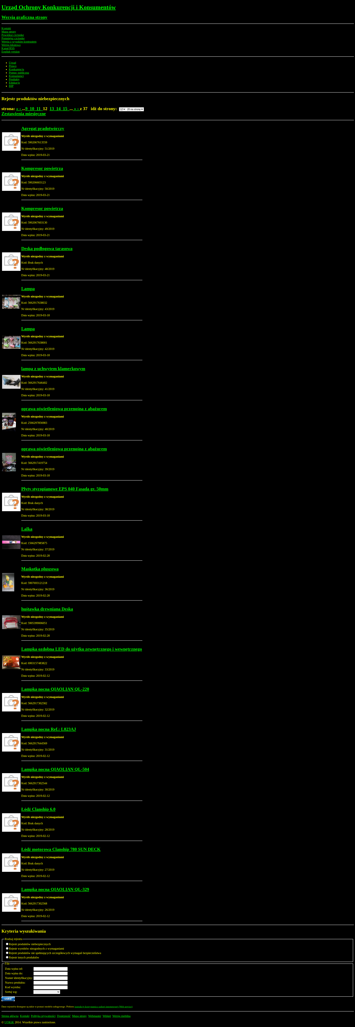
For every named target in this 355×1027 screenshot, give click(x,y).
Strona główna (9, 1016)
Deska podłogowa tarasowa (46, 248)
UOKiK (9, 1022)
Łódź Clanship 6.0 (38, 809)
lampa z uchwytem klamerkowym (53, 368)
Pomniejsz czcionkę (13, 38)
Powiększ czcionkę (12, 35)
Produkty (14, 79)
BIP (11, 86)
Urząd (12, 62)
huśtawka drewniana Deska (47, 609)
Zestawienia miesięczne (23, 113)
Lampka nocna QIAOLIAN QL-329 (55, 889)
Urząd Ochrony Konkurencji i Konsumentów (58, 7)
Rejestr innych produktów (24, 957)
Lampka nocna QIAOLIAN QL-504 (55, 769)
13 (53, 108)
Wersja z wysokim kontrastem (18, 41)
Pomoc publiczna (19, 72)
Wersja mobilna (121, 1016)
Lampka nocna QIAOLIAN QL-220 (55, 689)
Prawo (12, 66)
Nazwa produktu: (15, 982)
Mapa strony (8, 31)
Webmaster (94, 1016)
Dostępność (64, 1016)
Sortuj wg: (11, 991)
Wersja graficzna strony (24, 17)
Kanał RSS (8, 48)
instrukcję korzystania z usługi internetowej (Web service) (103, 1006)
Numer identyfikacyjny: (19, 978)
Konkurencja (16, 69)
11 (39, 108)
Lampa (28, 288)
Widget (107, 1016)
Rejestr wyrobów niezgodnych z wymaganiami (36, 948)
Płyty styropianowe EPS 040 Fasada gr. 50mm (64, 488)
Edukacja (14, 82)
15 (66, 108)
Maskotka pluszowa (40, 568)
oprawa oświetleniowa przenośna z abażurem (64, 408)
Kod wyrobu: (13, 987)
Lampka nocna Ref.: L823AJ (48, 729)
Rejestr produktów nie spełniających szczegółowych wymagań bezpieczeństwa (55, 953)
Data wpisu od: (14, 968)
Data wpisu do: (14, 973)
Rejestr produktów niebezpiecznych (30, 944)
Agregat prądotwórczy (42, 128)
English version (10, 51)
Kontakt (6, 28)
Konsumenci (16, 76)
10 (33, 108)
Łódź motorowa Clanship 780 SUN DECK (61, 849)
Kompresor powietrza (42, 168)
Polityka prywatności (43, 1016)
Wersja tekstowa (11, 45)
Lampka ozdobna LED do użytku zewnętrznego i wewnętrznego (81, 649)
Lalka (26, 529)
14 (59, 108)
